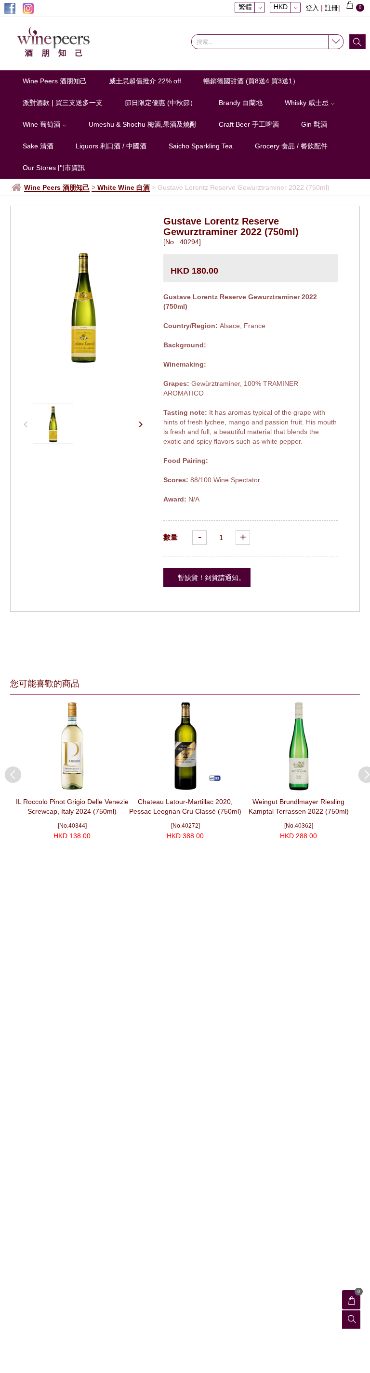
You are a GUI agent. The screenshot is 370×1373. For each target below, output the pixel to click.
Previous (8, 770)
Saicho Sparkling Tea (201, 146)
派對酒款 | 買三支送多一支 (63, 102)
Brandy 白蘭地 (241, 102)
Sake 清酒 (38, 146)
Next (362, 770)
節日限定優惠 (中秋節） (161, 102)
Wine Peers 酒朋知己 (55, 81)
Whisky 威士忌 (307, 102)
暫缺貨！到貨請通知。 (211, 577)
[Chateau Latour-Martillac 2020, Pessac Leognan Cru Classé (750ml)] (185, 746)
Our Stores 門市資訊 (54, 168)
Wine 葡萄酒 (42, 124)
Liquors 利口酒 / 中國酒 (111, 146)
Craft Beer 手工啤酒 (249, 124)
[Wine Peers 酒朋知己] (57, 42)
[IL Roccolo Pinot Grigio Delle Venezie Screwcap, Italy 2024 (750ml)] (72, 746)
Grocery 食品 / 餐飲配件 (291, 146)
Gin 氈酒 (314, 124)
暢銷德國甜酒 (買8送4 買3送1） (251, 81)
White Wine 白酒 (123, 187)
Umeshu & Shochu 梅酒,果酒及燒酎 (143, 124)
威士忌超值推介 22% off (145, 81)
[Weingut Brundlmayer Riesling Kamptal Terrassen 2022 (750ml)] (298, 746)
